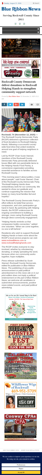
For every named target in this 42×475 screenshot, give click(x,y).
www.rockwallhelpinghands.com (16, 243)
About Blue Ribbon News (11, 450)
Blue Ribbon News (14, 96)
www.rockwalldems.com (13, 240)
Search (36, 3)
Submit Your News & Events (30, 450)
